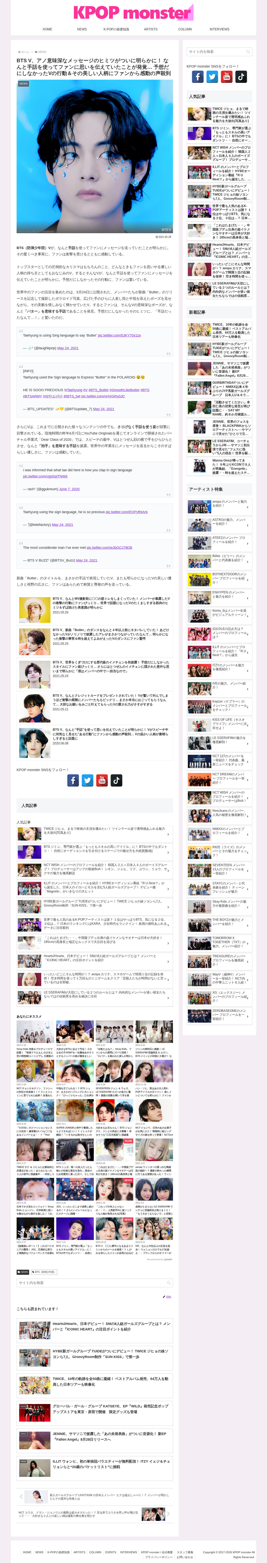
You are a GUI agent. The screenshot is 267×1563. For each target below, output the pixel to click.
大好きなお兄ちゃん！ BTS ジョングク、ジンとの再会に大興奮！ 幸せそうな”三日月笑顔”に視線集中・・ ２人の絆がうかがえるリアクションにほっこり (114, 1134)
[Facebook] (73, 780)
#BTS (145, 390)
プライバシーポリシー (159, 1557)
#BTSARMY (32, 396)
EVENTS (110, 1552)
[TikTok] (116, 780)
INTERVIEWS (128, 1552)
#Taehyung (73, 390)
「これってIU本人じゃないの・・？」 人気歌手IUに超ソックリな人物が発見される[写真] (114, 1210)
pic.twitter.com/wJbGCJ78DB (109, 548)
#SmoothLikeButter (125, 390)
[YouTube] (102, 780)
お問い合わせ (185, 1557)
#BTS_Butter (99, 390)
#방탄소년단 (53, 396)
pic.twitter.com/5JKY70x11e (119, 335)
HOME (27, 1552)
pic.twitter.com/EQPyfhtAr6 (127, 512)
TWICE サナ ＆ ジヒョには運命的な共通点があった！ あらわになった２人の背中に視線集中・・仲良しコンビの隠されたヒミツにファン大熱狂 (35, 1174)
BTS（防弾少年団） (45, 1272)
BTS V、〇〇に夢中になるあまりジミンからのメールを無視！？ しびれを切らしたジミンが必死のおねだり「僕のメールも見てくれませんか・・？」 (114, 1253)
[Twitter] (87, 780)
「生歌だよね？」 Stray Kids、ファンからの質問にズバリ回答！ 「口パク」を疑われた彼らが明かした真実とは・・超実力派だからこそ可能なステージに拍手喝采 (114, 1056)
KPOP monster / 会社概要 (157, 1552)
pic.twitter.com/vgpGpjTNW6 (45, 476)
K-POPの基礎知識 (58, 1552)
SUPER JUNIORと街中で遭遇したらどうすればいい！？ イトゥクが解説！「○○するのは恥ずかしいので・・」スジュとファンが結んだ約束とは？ (75, 1134)
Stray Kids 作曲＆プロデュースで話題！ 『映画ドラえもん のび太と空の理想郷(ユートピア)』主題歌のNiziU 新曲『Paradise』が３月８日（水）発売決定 (35, 1056)
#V (85, 390)
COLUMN (95, 1552)
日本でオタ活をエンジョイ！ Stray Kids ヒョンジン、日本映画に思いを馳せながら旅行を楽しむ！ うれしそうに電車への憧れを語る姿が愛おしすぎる (35, 1213)
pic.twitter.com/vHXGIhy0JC (103, 396)
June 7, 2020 (69, 489)
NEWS (24, 1272)
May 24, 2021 (68, 348)
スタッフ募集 (185, 1552)
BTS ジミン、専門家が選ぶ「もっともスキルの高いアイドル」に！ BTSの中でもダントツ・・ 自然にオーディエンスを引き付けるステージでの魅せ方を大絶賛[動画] (75, 1253)
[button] (169, 1282)
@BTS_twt (72, 396)
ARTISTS (79, 1552)
